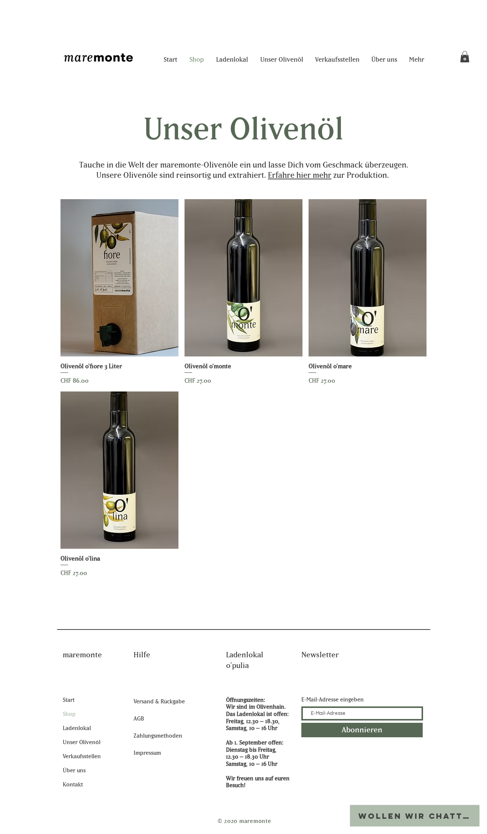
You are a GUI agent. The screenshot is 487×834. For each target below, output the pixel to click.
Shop (69, 714)
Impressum (147, 753)
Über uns (74, 770)
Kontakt (73, 785)
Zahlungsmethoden (158, 736)
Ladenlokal (77, 728)
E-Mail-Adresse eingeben (332, 700)
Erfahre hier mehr (299, 175)
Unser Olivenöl (81, 742)
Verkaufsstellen (82, 756)
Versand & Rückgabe (159, 702)
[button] (464, 56)
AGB (139, 719)
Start (69, 700)
